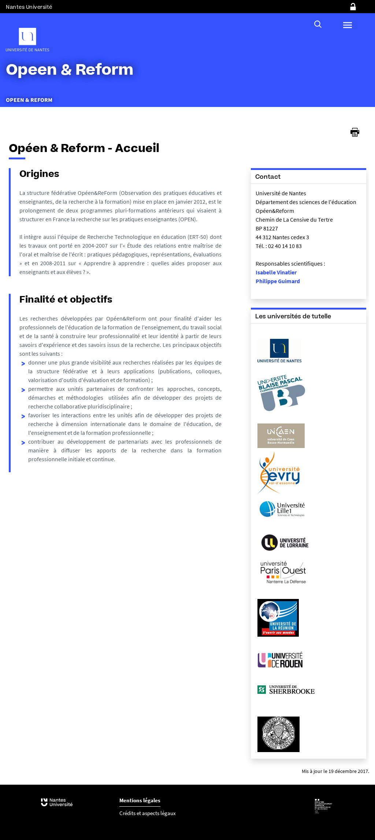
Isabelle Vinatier (276, 272)
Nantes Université (29, 7)
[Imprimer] (355, 132)
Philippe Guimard (278, 281)
